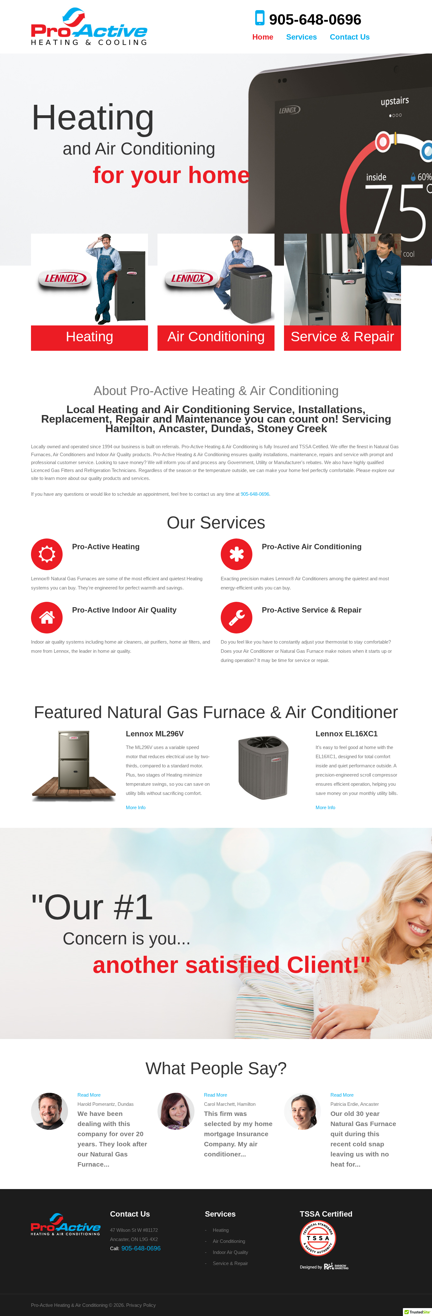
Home (262, 37)
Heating (89, 336)
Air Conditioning (216, 336)
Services (301, 37)
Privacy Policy (141, 1305)
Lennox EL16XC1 (347, 733)
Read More (89, 1095)
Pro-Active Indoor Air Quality (124, 610)
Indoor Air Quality (230, 1252)
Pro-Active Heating (106, 546)
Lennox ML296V (155, 733)
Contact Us (350, 37)
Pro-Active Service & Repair (311, 610)
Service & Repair (342, 336)
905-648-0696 (315, 19)
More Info (135, 807)
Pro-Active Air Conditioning (312, 546)
